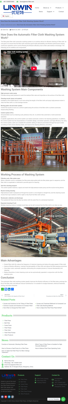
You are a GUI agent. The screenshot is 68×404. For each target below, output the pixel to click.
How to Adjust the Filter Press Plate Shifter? (49, 308)
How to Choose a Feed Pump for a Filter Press (15, 348)
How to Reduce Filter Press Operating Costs (48, 348)
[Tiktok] (12, 396)
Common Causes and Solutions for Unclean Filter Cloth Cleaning (18, 305)
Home (37, 8)
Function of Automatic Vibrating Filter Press (14, 344)
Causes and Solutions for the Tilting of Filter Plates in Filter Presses (18, 303)
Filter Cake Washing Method (44, 305)
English (6, 16)
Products (58, 8)
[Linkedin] (9, 396)
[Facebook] (2, 396)
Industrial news (11, 25)
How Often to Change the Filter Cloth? (14, 308)
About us (46, 8)
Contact (61, 11)
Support (49, 11)
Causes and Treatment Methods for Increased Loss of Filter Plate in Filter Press (51, 303)
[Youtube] (5, 396)
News (41, 11)
